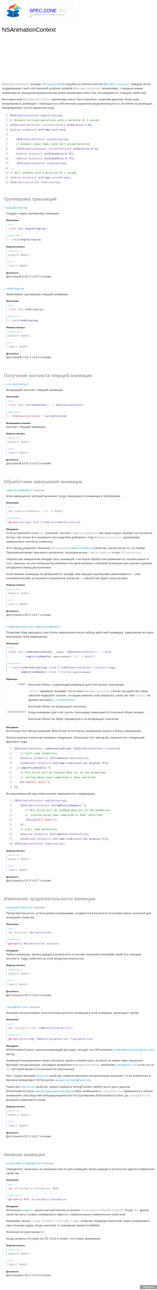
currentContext (64, 700)
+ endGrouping (14, 288)
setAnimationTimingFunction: (134, 1049)
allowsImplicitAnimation (23, 1163)
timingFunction (17, 1007)
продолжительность (19, 907)
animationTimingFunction (73, 1080)
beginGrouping (44, 1091)
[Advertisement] (26, 56)
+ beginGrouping (15, 207)
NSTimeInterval (40, 932)
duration (42, 1075)
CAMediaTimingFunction (55, 1028)
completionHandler (19, 490)
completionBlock (81, 548)
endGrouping (66, 1091)
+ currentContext (16, 384)
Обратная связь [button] (148, 1287)
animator (27, 1210)
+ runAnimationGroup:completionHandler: (33, 626)
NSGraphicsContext (117, 84)
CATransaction (52, 84)
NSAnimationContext (70, 405)
